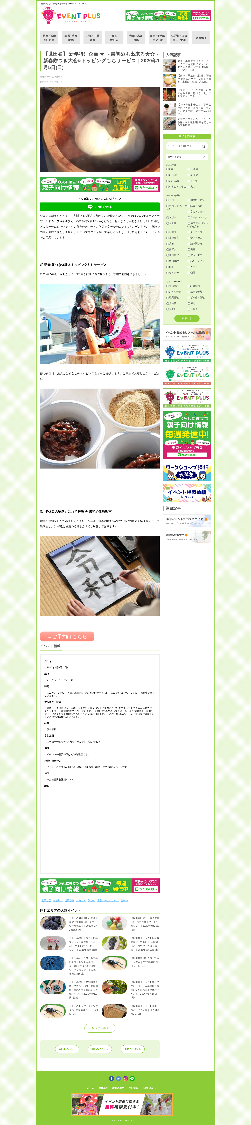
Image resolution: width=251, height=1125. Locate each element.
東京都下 (201, 35)
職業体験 (174, 297)
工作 (171, 200)
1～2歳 (194, 169)
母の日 (172, 309)
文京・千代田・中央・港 (158, 35)
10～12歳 (174, 180)
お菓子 (194, 309)
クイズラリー (197, 232)
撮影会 (172, 249)
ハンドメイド (197, 261)
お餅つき (81, 900)
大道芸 (172, 303)
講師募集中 (118, 1088)
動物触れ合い (197, 200)
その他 (172, 223)
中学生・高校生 (177, 186)
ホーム (90, 1088)
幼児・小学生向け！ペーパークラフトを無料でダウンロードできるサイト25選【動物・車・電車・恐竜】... (194, 65)
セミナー (174, 272)
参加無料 (58, 900)
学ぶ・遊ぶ (196, 237)
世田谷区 (46, 900)
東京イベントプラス (71, 15)
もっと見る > (99, 1028)
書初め (124, 900)
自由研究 (174, 255)
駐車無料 (195, 285)
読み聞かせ (196, 243)
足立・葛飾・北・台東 (49, 35)
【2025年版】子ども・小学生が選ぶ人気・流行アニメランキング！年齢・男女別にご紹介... (194, 109)
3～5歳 (173, 175)
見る (171, 243)
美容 (192, 249)
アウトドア (196, 255)
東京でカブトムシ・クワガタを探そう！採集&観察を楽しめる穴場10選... (194, 122)
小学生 (194, 180)
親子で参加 (196, 291)
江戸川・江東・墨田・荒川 (179, 35)
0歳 (171, 169)
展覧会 (172, 232)
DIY (171, 266)
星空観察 (174, 237)
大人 (192, 186)
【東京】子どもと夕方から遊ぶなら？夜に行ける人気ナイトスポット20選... (194, 93)
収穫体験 (174, 261)
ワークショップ (198, 217)
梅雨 (192, 303)
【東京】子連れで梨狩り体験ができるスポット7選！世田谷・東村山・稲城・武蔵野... (194, 78)
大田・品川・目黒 (136, 35)
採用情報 (133, 1088)
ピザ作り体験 (197, 297)
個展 (192, 272)
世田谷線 (69, 900)
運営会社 (103, 1088)
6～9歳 (194, 175)
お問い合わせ (149, 1088)
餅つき (91, 900)
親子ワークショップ (108, 900)
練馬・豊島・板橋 (71, 35)
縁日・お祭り (197, 205)
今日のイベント (67, 1049)
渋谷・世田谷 (114, 35)
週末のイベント (132, 1049)
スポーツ (174, 217)
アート (194, 266)
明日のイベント (100, 1049)
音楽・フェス (197, 211)
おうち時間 (175, 291)
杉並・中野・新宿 (92, 35)
